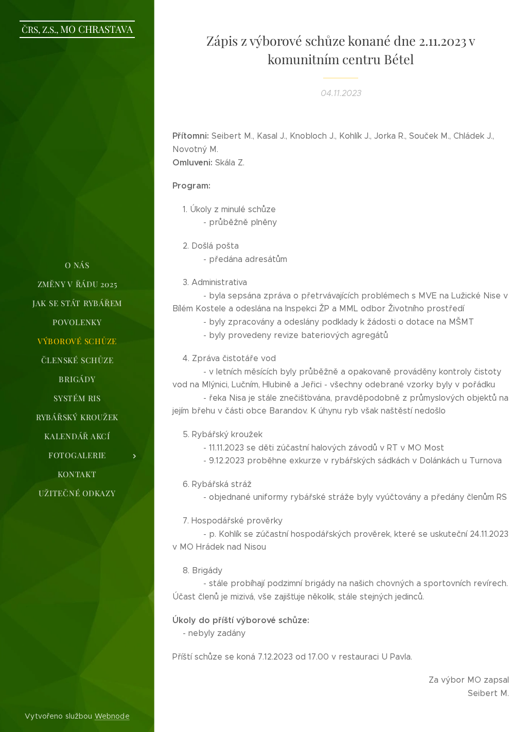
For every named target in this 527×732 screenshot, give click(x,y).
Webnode (112, 716)
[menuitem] (77, 265)
